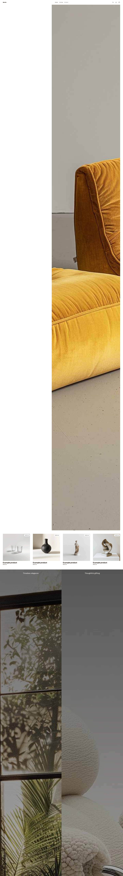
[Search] (113, 2)
